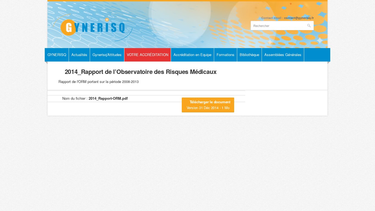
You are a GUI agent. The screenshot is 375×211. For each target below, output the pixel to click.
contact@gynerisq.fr (299, 18)
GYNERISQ (56, 54)
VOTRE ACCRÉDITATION (147, 54)
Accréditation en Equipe (192, 54)
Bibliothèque (249, 54)
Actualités (79, 54)
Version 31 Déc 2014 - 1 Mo (208, 104)
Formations (225, 54)
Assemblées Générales (282, 54)
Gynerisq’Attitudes (107, 54)
